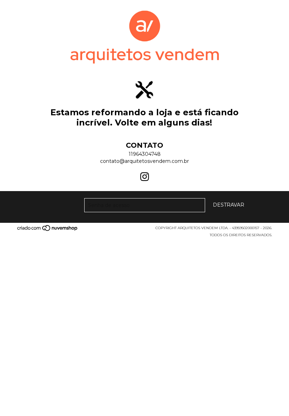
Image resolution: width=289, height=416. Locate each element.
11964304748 (145, 154)
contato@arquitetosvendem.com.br (144, 161)
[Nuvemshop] (48, 230)
